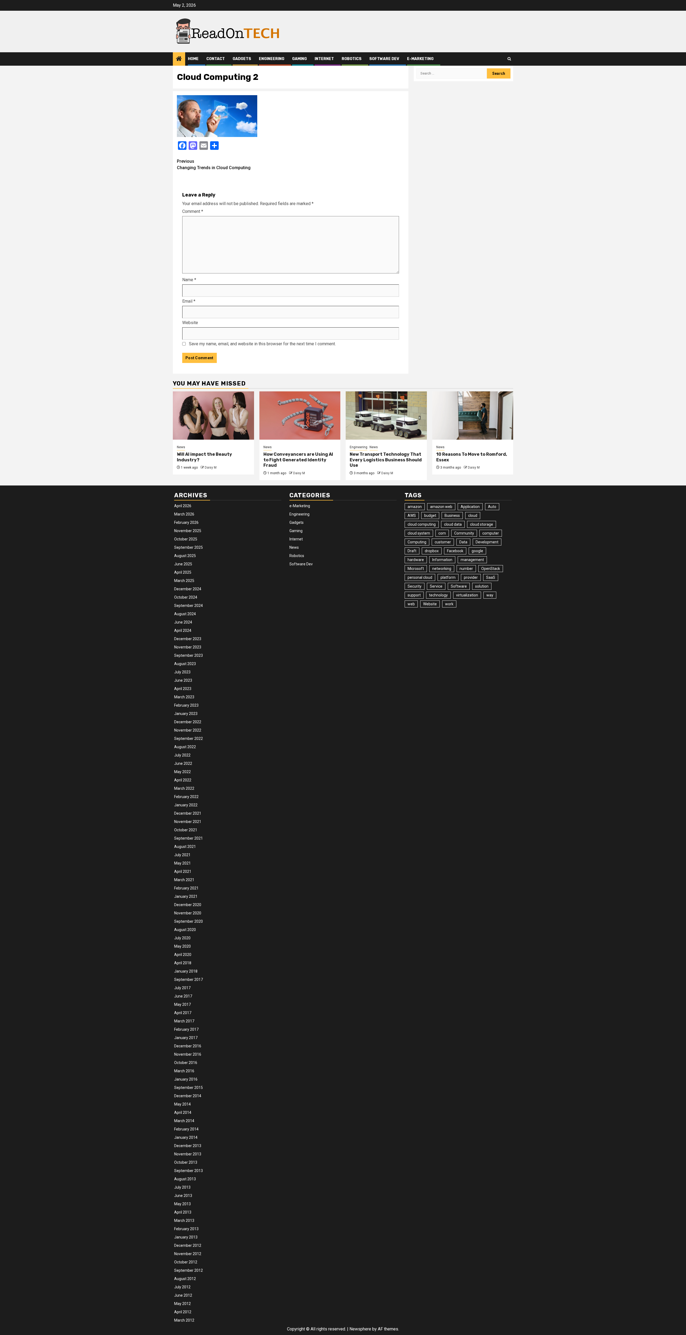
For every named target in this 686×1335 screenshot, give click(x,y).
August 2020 (185, 930)
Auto (492, 507)
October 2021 (185, 830)
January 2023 (185, 713)
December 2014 (187, 1096)
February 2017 (186, 1029)
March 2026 (184, 514)
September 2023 (188, 655)
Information (442, 560)
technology (438, 595)
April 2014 (182, 1112)
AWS (412, 515)
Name (189, 279)
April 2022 (182, 780)
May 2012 (182, 1303)
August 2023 (185, 664)
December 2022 (187, 722)
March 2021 (184, 880)
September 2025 (188, 547)
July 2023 (182, 672)
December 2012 (187, 1245)
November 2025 (187, 531)
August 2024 (185, 614)
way (489, 595)
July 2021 (182, 855)
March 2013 (184, 1220)
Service (436, 586)
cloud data (453, 524)
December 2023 (187, 639)
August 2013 (185, 1179)
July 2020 (182, 938)
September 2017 (188, 979)
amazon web (441, 507)
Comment (192, 211)
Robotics (351, 59)
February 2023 (186, 705)
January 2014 (185, 1137)
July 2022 (182, 755)
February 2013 (186, 1229)
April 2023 (182, 689)
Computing (417, 542)
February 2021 (186, 888)
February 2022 (186, 797)
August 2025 (185, 556)
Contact (215, 59)
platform (448, 577)
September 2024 (188, 605)
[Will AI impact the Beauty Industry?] (213, 415)
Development (487, 542)
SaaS (490, 577)
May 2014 (182, 1104)
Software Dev (384, 59)
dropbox (432, 551)
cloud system (419, 533)
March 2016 (184, 1071)
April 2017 (182, 1013)
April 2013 (182, 1212)
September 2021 (188, 838)
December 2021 (187, 813)
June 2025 (183, 564)
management (472, 560)
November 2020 (187, 913)
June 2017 (183, 996)
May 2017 (182, 1004)
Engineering (271, 59)
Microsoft (416, 568)
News (181, 447)
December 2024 (187, 589)
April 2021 (182, 871)
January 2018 (185, 971)
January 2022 (185, 805)
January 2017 (185, 1038)
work (449, 604)
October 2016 (185, 1062)
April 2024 (182, 630)
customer (443, 542)
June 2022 (183, 763)
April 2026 (182, 506)
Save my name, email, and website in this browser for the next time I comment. (262, 343)
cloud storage (481, 524)
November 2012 (187, 1254)
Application (470, 507)
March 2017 (184, 1021)
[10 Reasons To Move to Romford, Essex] (472, 415)
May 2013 (182, 1204)
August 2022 (185, 747)
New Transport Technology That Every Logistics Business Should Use (386, 460)
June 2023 (183, 680)
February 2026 (186, 522)
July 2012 (182, 1287)
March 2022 (184, 788)
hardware (416, 560)
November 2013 (187, 1154)
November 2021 (187, 821)
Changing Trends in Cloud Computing (214, 164)
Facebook (455, 551)
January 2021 (185, 896)
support (414, 595)
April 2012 (182, 1312)
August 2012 (185, 1279)
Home (193, 59)
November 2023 (187, 647)
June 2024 (183, 622)
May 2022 (182, 772)
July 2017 (182, 988)
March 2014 (184, 1121)
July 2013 (182, 1187)
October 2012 (185, 1262)
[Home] (179, 59)
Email (188, 301)
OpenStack (490, 568)
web (411, 604)
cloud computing (422, 524)
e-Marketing (420, 59)
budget (430, 515)
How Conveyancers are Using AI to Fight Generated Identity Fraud (298, 460)
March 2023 (184, 697)
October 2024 (185, 597)
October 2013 (185, 1162)
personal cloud (420, 577)
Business (452, 515)
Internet (324, 59)
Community (464, 533)
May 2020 (182, 946)
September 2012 (188, 1270)
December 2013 (187, 1146)
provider (471, 577)
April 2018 (182, 963)
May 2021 (182, 863)
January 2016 (185, 1079)
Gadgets (242, 59)
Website (190, 322)
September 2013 (188, 1171)
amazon (415, 507)
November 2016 (187, 1054)
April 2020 (182, 954)
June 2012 (183, 1295)
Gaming (299, 59)
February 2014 (186, 1129)
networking (441, 568)
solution (482, 586)
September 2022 (188, 738)
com (442, 533)
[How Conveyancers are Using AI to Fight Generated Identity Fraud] (300, 415)
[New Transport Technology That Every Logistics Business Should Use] (386, 415)
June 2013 (183, 1195)
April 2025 (182, 572)
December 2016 (187, 1046)
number (466, 568)
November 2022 (187, 730)
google (477, 551)
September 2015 (188, 1087)
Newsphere (360, 1329)
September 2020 (188, 921)
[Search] (509, 59)
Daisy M (211, 467)
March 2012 (184, 1320)
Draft (412, 551)
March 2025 (184, 580)
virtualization (467, 595)
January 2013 (185, 1237)
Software (459, 586)
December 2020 (187, 905)
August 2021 (185, 846)
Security (415, 586)
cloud (472, 515)
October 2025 (185, 539)
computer (490, 533)
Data (463, 542)
